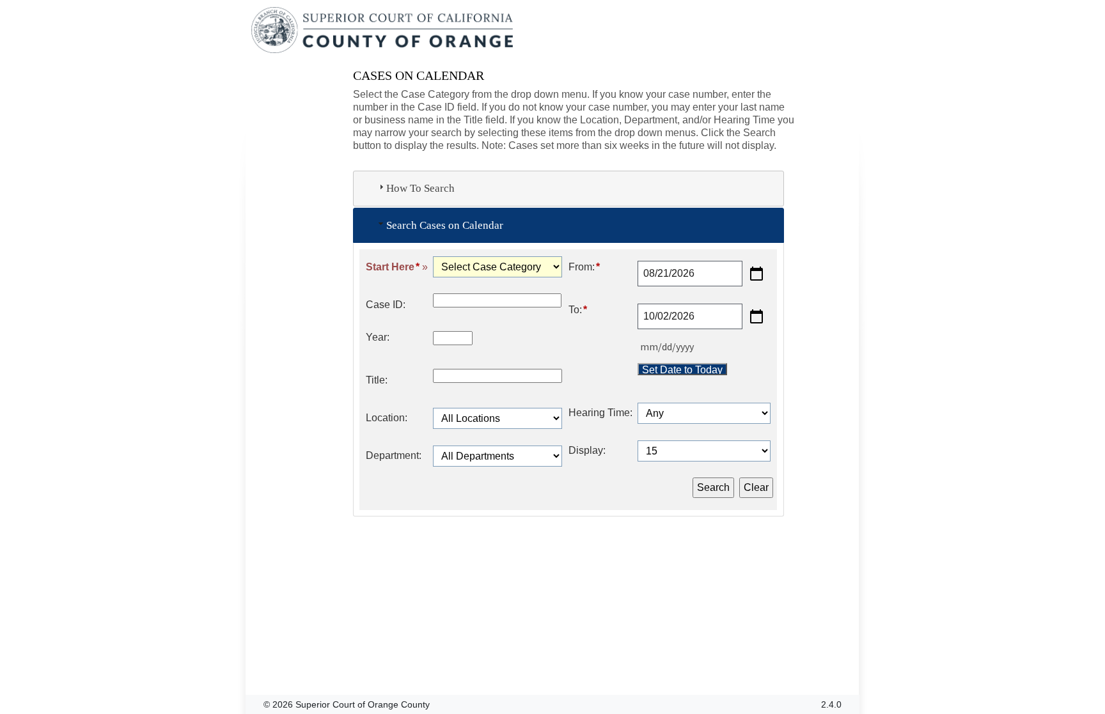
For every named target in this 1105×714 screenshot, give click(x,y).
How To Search (420, 188)
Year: (377, 337)
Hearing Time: (600, 412)
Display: (587, 450)
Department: (393, 455)
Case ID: (385, 304)
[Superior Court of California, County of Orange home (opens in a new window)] (383, 30)
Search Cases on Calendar (444, 225)
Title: (377, 380)
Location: (386, 417)
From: (584, 266)
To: (577, 309)
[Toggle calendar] (756, 273)
